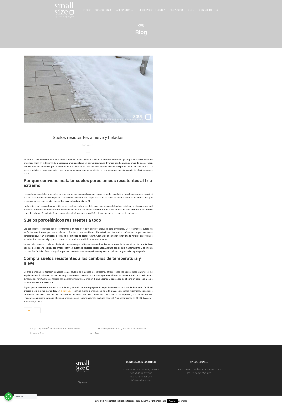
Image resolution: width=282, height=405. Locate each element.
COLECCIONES (103, 10)
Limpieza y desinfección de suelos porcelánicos (55, 328)
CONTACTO (205, 10)
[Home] (64, 10)
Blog (191, 10)
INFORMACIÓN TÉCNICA (151, 10)
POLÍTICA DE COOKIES (199, 373)
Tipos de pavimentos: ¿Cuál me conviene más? (122, 328)
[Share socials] (37, 310)
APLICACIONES (124, 10)
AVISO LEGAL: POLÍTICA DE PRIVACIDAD (199, 369)
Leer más (182, 400)
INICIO (87, 10)
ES (217, 10)
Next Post (95, 333)
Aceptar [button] (172, 401)
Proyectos (177, 10)
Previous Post (37, 333)
